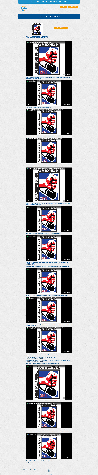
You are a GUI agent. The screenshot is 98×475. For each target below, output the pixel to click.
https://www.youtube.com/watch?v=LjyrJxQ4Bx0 (34, 361)
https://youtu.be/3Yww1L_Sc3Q (31, 264)
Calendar (49, 470)
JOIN (63, 6)
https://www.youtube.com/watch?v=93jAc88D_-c (34, 355)
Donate (49, 471)
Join (49, 469)
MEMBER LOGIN (73, 6)
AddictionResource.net (61, 27)
